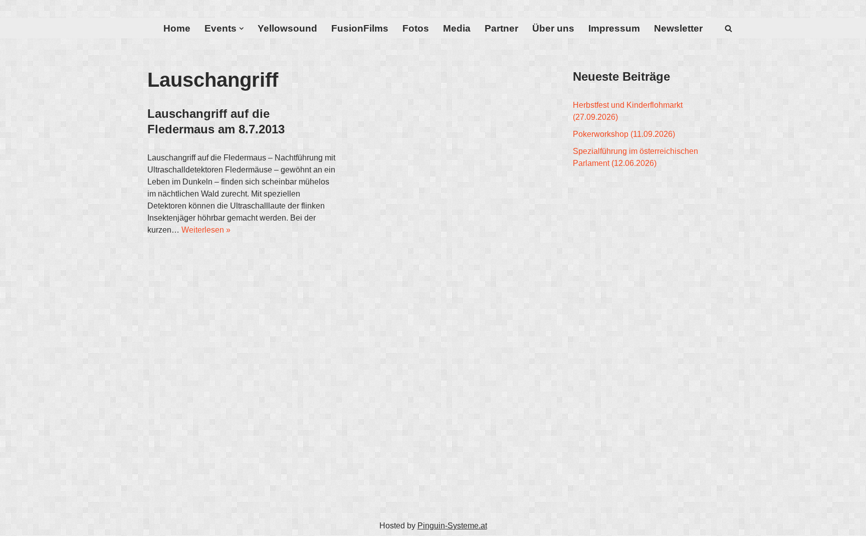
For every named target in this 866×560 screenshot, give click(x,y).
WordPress (248, 547)
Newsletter (678, 28)
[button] (241, 28)
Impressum (614, 28)
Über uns (553, 28)
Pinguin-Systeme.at (452, 525)
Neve (156, 547)
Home (176, 28)
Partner (501, 28)
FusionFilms (359, 28)
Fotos (415, 28)
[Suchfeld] (728, 28)
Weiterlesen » (206, 230)
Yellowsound (287, 28)
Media (457, 28)
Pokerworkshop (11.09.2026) (624, 134)
